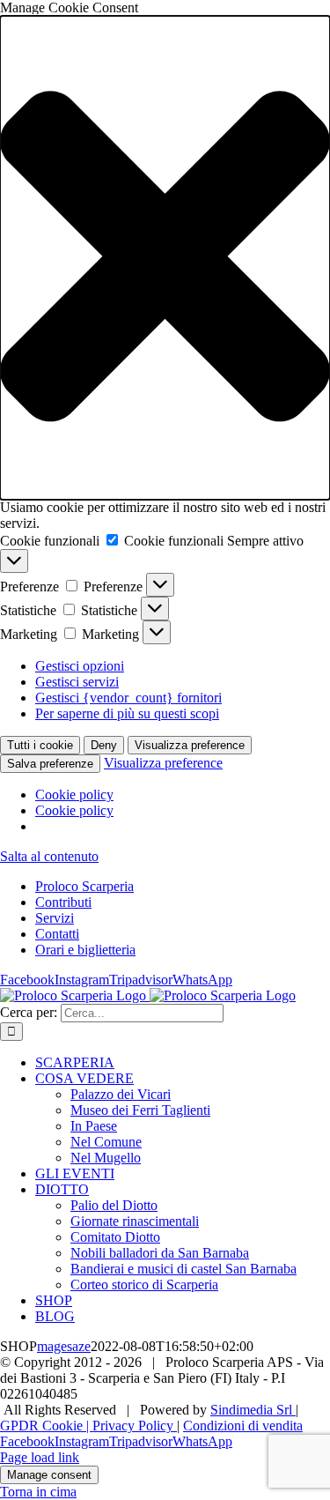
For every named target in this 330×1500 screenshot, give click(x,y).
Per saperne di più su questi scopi (127, 713)
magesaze (64, 1346)
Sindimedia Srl (253, 1409)
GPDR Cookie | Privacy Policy (88, 1425)
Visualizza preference (190, 745)
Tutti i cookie (40, 745)
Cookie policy (74, 794)
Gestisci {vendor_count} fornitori (128, 697)
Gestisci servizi (77, 681)
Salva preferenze (50, 763)
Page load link (39, 1457)
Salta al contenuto (49, 856)
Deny (104, 745)
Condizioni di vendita (243, 1425)
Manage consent (49, 1474)
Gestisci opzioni (79, 665)
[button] (165, 258)
